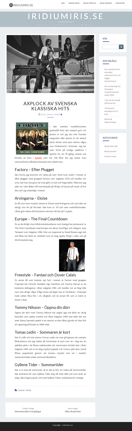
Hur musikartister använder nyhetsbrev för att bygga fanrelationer (112, 75)
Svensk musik (74, 3)
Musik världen (106, 3)
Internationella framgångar (28, 411)
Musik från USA (89, 3)
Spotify (38, 157)
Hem (63, 3)
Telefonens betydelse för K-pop (111, 111)
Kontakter (120, 3)
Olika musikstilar (73, 411)
